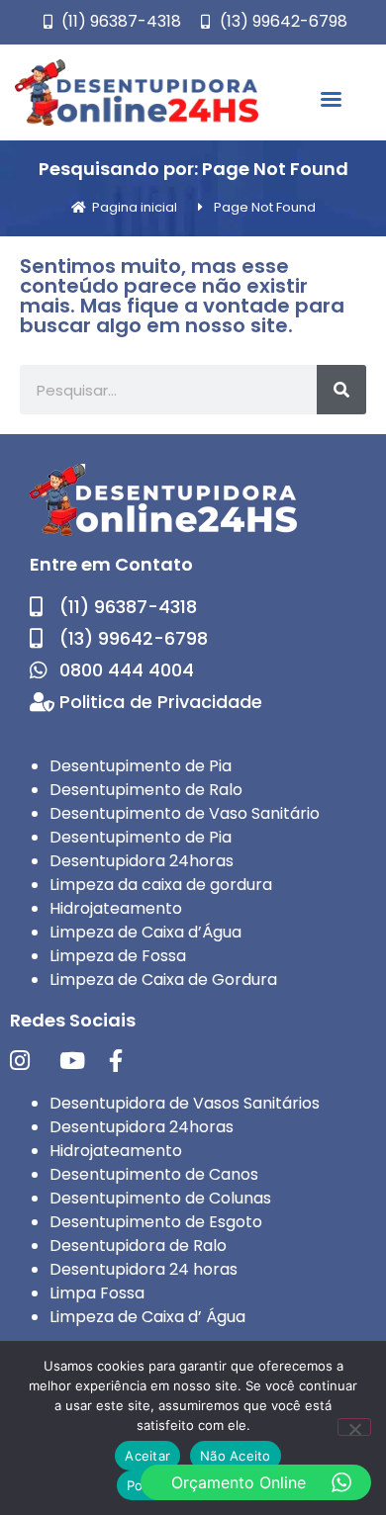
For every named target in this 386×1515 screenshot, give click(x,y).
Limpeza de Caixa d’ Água (147, 1316)
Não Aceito (235, 1456)
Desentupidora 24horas (141, 860)
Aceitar (147, 1456)
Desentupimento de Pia (140, 766)
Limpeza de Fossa (117, 955)
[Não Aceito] (354, 1427)
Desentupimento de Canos (153, 1174)
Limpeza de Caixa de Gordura (163, 979)
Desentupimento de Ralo (145, 789)
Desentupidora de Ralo (138, 1245)
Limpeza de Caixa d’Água (145, 932)
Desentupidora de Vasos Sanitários (184, 1103)
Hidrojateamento (115, 908)
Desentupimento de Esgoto (155, 1221)
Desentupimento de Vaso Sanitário (184, 813)
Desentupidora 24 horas (143, 1269)
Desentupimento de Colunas (160, 1198)
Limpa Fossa (97, 1293)
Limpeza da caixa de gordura (160, 884)
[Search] (341, 389)
